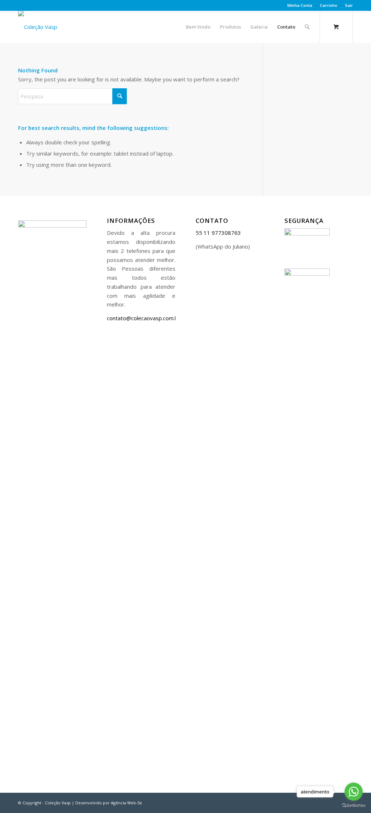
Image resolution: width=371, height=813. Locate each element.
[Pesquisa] (307, 26)
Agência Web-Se (126, 802)
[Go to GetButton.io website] (353, 805)
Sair (349, 5)
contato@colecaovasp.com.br (143, 318)
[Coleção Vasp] (37, 26)
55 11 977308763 (218, 232)
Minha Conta (299, 5)
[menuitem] (300, 5)
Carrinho (328, 5)
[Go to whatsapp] (354, 792)
